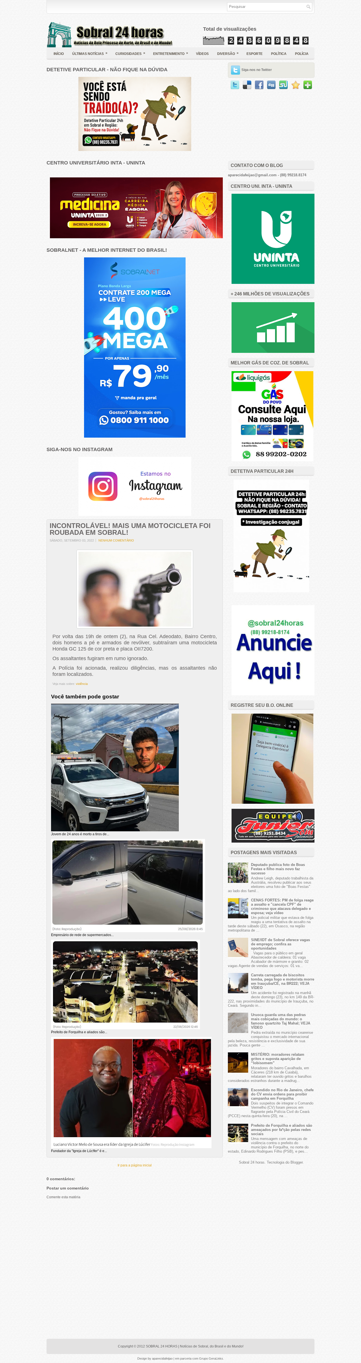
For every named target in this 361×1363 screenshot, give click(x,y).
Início (59, 54)
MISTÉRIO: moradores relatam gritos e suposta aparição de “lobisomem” (277, 1058)
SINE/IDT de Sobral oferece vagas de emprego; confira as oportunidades (280, 944)
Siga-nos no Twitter (256, 70)
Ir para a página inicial (135, 1165)
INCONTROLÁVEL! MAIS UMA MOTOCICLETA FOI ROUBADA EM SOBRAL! (130, 529)
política (279, 54)
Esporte (254, 54)
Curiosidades (130, 53)
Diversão (228, 53)
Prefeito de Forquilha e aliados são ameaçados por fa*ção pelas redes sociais (281, 1129)
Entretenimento (170, 53)
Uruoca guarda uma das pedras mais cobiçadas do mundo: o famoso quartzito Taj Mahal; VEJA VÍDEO (280, 1021)
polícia (302, 54)
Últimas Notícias (89, 53)
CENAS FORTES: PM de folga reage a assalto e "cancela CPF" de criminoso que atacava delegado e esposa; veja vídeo (282, 906)
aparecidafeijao (162, 1358)
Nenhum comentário (116, 540)
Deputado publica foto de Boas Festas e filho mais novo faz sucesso (278, 869)
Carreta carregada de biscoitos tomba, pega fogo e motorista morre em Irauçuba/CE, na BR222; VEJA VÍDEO (282, 981)
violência (82, 683)
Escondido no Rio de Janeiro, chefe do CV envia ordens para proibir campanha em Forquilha (282, 1094)
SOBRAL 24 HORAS (161, 1346)
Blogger (296, 1162)
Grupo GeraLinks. (211, 1358)
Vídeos (202, 54)
